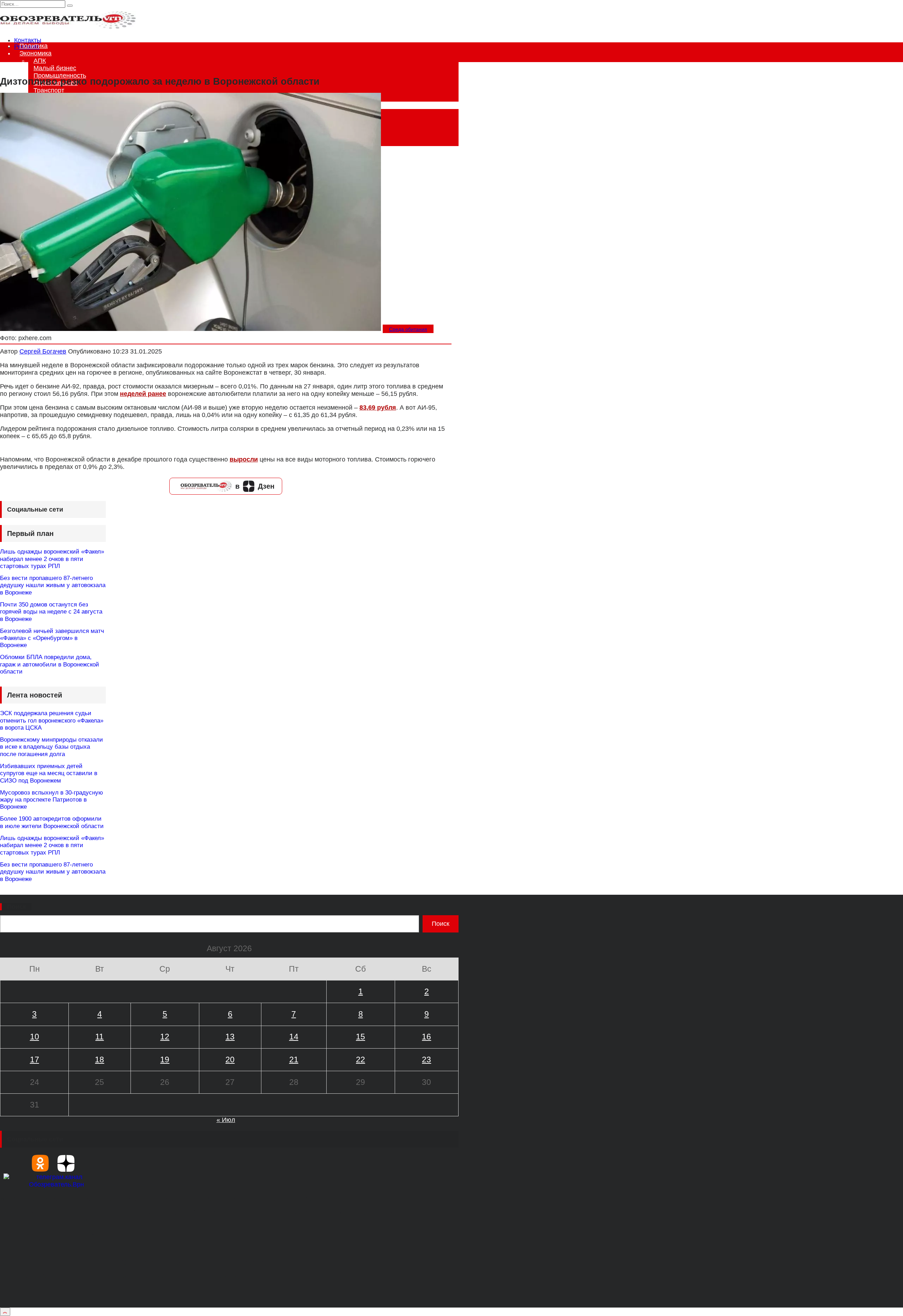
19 (164, 1059)
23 (426, 1059)
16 (426, 1036)
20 (230, 1059)
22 (360, 1059)
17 (34, 1059)
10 (34, 1036)
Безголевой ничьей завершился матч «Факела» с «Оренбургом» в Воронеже (52, 638)
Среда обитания (408, 329)
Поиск (16, 906)
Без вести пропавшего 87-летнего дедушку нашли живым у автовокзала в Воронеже (52, 585)
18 (99, 1059)
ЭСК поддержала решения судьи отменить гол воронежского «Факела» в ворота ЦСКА (51, 720)
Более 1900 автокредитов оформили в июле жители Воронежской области (52, 822)
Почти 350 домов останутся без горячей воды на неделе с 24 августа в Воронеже (51, 611)
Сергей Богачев (42, 351)
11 (99, 1036)
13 (230, 1036)
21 (293, 1059)
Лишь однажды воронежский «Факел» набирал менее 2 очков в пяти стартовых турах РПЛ (52, 558)
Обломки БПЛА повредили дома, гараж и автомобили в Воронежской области (49, 664)
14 (293, 1036)
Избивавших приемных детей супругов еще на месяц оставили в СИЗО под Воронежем (48, 773)
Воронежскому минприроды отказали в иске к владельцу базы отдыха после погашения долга (51, 746)
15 (360, 1036)
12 (164, 1036)
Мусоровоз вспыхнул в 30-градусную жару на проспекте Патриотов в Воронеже (51, 799)
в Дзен (254, 486)
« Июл (226, 1119)
